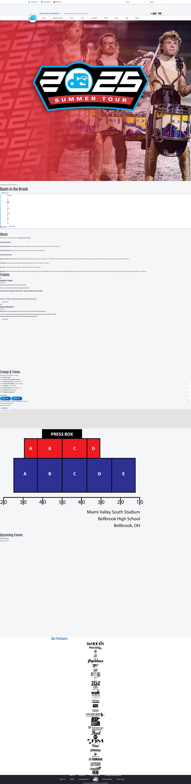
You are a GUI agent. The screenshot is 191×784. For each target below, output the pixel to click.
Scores (71, 18)
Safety (106, 18)
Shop (127, 18)
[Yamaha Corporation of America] (95, 759)
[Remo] (95, 710)
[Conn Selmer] (95, 764)
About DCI (72, 775)
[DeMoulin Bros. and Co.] (95, 643)
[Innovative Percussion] (95, 648)
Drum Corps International (49, 13)
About (44, 18)
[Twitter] (189, 388)
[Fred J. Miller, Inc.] (95, 741)
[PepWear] (95, 661)
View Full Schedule (4, 539)
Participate (94, 18)
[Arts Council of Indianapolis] (95, 679)
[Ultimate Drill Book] (95, 772)
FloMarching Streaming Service (113, 775)
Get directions (4, 408)
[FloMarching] (95, 683)
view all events (3, 227)
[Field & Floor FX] (95, 723)
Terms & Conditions (107, 779)
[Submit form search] (144, 2)
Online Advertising (84, 779)
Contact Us (62, 779)
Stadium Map (16, 399)
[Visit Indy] (95, 670)
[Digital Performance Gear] (95, 706)
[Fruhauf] (95, 746)
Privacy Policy (121, 779)
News (116, 18)
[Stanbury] (95, 750)
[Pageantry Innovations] (95, 656)
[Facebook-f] (189, 384)
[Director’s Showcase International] (95, 719)
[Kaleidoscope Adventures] (95, 728)
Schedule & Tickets (58, 18)
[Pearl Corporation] (95, 732)
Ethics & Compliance (95, 775)
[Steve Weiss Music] (95, 714)
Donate (137, 18)
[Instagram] (189, 392)
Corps (82, 18)
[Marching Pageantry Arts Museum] (95, 701)
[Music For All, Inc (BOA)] (95, 688)
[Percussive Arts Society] (95, 697)
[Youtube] (189, 396)
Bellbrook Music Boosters (25, 238)
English (152, 2)
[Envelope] (189, 400)
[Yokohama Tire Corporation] (95, 665)
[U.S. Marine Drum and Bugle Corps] (95, 755)
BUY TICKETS (12, 226)
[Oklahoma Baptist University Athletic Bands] (95, 652)
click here (67, 271)
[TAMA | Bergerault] (95, 737)
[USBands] (95, 768)
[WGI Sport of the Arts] (95, 692)
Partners (72, 779)
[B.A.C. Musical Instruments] (95, 674)
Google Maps (5, 399)
